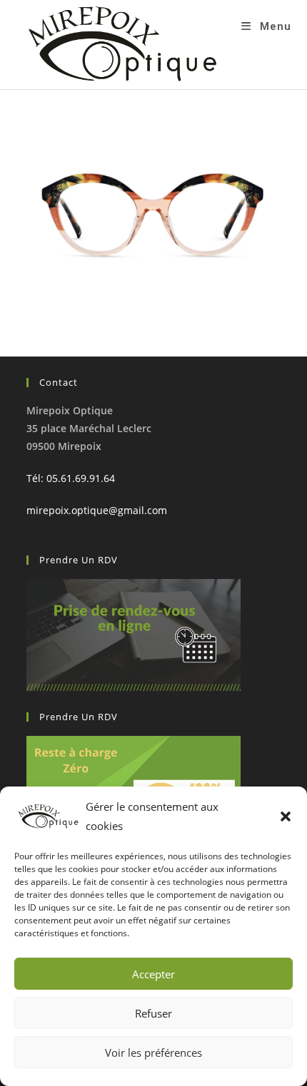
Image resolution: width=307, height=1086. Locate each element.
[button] (285, 816)
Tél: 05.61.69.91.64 (70, 478)
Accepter (153, 974)
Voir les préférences (153, 1052)
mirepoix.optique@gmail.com (96, 510)
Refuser (153, 1013)
